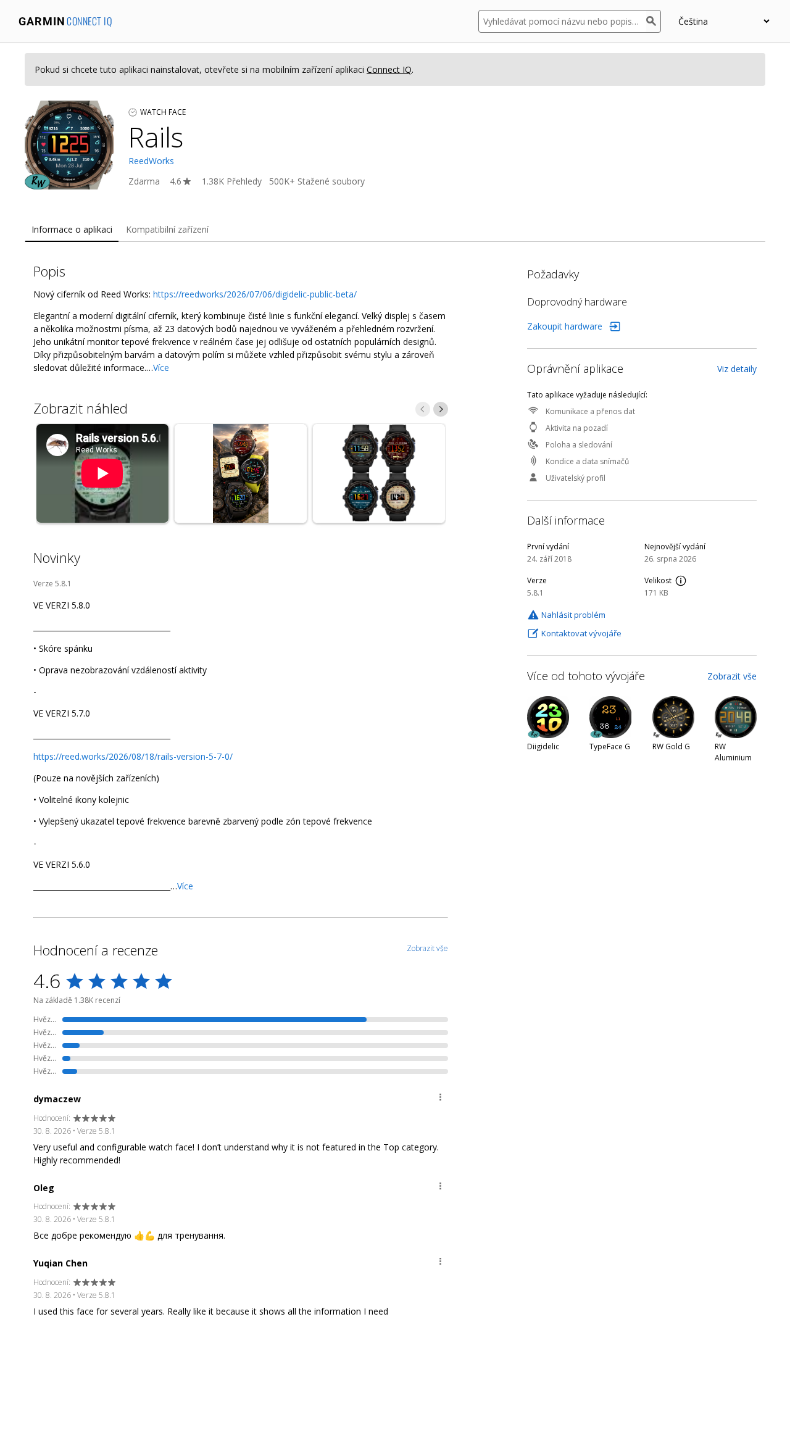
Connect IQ (389, 69)
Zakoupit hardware (564, 326)
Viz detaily (737, 369)
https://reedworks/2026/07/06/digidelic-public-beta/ (255, 294)
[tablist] (395, 230)
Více (161, 367)
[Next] (440, 409)
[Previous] (422, 409)
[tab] (72, 230)
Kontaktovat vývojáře (581, 633)
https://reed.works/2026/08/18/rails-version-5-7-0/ (133, 756)
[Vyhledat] (653, 21)
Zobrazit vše (732, 676)
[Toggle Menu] (440, 1098)
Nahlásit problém (573, 614)
